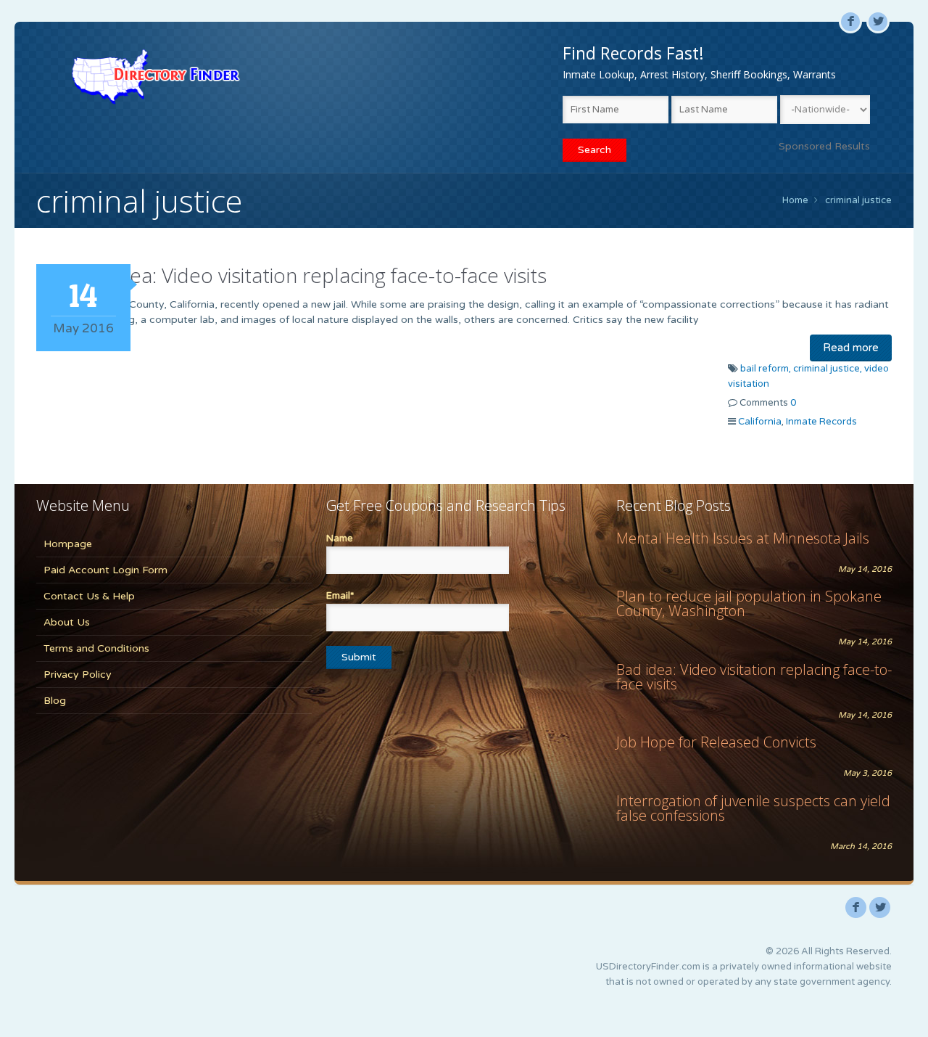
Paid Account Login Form (105, 570)
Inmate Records (821, 421)
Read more (851, 347)
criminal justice (858, 200)
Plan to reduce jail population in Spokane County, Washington (749, 603)
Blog (55, 700)
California (760, 421)
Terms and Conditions (96, 648)
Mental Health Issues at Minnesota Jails (742, 538)
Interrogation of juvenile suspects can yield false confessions (753, 808)
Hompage (68, 544)
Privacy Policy (78, 674)
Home (795, 200)
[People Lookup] (155, 76)
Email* (340, 596)
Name (339, 538)
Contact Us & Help (89, 596)
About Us (67, 622)
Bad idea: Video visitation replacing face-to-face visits (309, 275)
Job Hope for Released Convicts (716, 742)
